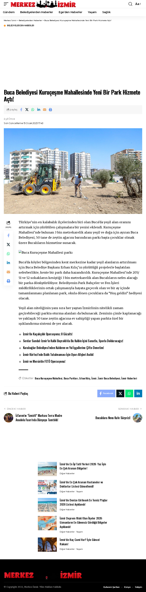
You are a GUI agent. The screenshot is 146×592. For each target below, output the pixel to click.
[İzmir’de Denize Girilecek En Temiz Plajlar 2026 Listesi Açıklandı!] (47, 505)
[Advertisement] (73, 444)
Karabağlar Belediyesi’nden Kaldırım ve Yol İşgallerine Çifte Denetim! (63, 347)
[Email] (44, 110)
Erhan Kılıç (84, 378)
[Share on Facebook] (21, 110)
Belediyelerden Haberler (20, 26)
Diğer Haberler (67, 473)
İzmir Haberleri (129, 378)
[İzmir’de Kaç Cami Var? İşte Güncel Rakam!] (47, 544)
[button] (7, 4)
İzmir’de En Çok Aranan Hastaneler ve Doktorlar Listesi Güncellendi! (81, 484)
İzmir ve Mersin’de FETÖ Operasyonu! (44, 361)
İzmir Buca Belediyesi (109, 378)
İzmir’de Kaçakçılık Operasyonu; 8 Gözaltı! (47, 334)
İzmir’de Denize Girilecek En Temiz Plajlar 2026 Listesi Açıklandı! (84, 502)
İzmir (94, 378)
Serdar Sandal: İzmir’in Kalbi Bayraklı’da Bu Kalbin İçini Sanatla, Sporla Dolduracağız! (73, 341)
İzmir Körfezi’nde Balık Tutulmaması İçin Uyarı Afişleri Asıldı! (58, 354)
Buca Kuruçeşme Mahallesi (48, 378)
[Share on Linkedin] (38, 110)
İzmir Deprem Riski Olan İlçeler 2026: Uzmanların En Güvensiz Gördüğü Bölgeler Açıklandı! (83, 522)
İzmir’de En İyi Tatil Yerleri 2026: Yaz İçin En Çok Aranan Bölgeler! (83, 466)
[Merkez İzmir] (43, 4)
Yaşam (79, 491)
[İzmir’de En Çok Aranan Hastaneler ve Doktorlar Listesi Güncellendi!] (47, 487)
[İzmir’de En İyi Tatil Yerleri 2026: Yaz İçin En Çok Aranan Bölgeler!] (47, 469)
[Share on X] (27, 110)
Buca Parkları (71, 378)
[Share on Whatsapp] (33, 110)
